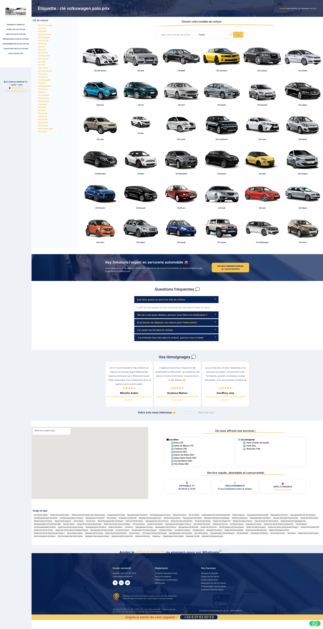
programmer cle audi (220, 524)
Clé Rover (42, 104)
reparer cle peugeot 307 (221, 521)
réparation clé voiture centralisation (216, 518)
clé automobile (301, 524)
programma (156, 536)
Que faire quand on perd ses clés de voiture (161, 299)
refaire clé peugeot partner (242, 521)
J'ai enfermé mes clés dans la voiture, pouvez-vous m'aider (170, 337)
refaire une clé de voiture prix (122, 536)
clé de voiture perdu (277, 533)
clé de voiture (79, 521)
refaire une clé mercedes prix (256, 530)
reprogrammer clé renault (192, 518)
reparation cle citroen (253, 524)
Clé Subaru (43, 119)
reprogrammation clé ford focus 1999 (47, 524)
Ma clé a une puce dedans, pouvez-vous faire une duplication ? (172, 315)
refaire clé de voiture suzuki (308, 533)
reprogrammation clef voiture (260, 518)
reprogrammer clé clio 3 (279, 515)
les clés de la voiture (182, 530)
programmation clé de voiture (173, 536)
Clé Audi (42, 28)
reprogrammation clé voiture (96, 527)
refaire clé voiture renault (234, 530)
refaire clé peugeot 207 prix (279, 530)
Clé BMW (42, 31)
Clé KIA (41, 64)
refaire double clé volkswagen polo (293, 521)
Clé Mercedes (44, 80)
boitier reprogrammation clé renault (110, 521)
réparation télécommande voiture (97, 536)
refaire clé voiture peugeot (256, 527)
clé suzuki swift (242, 533)
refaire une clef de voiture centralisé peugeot (72, 530)
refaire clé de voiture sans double (89, 524)
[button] (176, 299)
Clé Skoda (42, 113)
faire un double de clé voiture (44, 536)
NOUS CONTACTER (16, 53)
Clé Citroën (43, 40)
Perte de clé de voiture (16, 34)
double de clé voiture (155, 524)
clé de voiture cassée (75, 533)
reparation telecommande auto (150, 518)
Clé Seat (42, 110)
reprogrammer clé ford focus (165, 527)
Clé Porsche (43, 98)
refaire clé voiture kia (239, 518)
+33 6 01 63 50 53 (283, 489)
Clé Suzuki (43, 122)
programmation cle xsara (116, 515)
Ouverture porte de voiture (16, 49)
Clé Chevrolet (44, 34)
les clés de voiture (122, 530)
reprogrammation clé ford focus (157, 521)
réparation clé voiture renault (212, 536)
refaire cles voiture (115, 527)
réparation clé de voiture (94, 533)
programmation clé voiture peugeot (144, 530)
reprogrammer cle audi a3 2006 (102, 530)
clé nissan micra (198, 530)
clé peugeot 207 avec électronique (154, 533)
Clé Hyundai (43, 55)
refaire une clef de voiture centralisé (117, 524)
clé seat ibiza (111, 518)
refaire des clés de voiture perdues (70, 527)
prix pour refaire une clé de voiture (70, 536)
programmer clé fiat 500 (259, 533)
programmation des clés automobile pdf (216, 515)
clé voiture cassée (236, 524)
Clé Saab (42, 107)
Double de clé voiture (15, 29)
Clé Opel (42, 92)
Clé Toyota (43, 125)
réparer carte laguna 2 (63, 521)
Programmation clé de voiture (15, 44)
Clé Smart (42, 116)
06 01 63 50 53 (17, 88)
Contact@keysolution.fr (17, 91)
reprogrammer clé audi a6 (95, 518)
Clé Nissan (43, 89)
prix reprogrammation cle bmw (45, 527)
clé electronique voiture (172, 518)
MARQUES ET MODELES (16, 25)
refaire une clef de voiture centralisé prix (278, 524)
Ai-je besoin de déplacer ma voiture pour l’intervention (167, 322)
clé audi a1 (129, 527)
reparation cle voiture (214, 530)
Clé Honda (43, 52)
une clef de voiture (41, 515)
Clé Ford (42, 49)
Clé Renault (43, 101)
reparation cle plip (192, 536)
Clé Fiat (41, 46)
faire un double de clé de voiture (266, 521)
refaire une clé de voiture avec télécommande (88, 515)
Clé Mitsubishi (45, 86)
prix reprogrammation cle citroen (45, 518)
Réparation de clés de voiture (16, 39)
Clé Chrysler (44, 37)
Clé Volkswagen (45, 128)
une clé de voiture (201, 533)
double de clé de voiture (309, 518)
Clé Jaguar (43, 58)
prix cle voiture (194, 515)
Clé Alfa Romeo (45, 25)
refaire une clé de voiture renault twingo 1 (283, 527)
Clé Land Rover (45, 71)
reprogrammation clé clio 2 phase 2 (303, 515)
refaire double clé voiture (43, 521)
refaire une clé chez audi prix (116, 533)
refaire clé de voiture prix (310, 527)
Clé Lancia (43, 68)
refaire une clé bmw (143, 536)
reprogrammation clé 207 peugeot (222, 533)
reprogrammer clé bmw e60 (188, 527)
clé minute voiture (165, 530)
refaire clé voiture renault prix (181, 521)
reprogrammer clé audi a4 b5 (257, 515)
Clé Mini (42, 83)
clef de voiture (134, 533)
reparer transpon (239, 515)
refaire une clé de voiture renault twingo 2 (49, 533)
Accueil (282, 8)
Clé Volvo (42, 131)
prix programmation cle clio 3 (160, 515)
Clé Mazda (43, 77)
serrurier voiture (68, 524)
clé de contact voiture (203, 521)
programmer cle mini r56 (127, 518)
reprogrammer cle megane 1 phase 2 (178, 524)
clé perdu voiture (139, 524)
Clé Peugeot (43, 95)
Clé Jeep (42, 61)
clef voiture (291, 533)
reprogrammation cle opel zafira (180, 533)
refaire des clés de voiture (59, 515)
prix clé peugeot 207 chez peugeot (231, 527)
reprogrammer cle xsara (144, 527)
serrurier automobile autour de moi (285, 518)
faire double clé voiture (202, 524)
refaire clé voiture (179, 515)
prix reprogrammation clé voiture (71, 518)
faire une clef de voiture (134, 521)
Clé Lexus (42, 74)
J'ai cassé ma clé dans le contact (155, 330)
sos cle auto (90, 521)
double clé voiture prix (209, 527)
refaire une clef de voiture (43, 530)
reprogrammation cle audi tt (137, 515)
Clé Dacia (42, 43)
